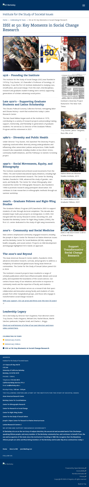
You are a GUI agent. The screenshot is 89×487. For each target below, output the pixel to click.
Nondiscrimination (79, 474)
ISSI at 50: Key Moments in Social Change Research (27, 348)
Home (5, 20)
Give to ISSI (14, 449)
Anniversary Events (13, 340)
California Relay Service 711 (14, 383)
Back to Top (82, 484)
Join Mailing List (26, 449)
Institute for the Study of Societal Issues (28, 14)
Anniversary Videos (12, 344)
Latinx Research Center (12, 425)
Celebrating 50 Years (18, 20)
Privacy (83, 476)
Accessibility (81, 471)
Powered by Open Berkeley (75, 468)
